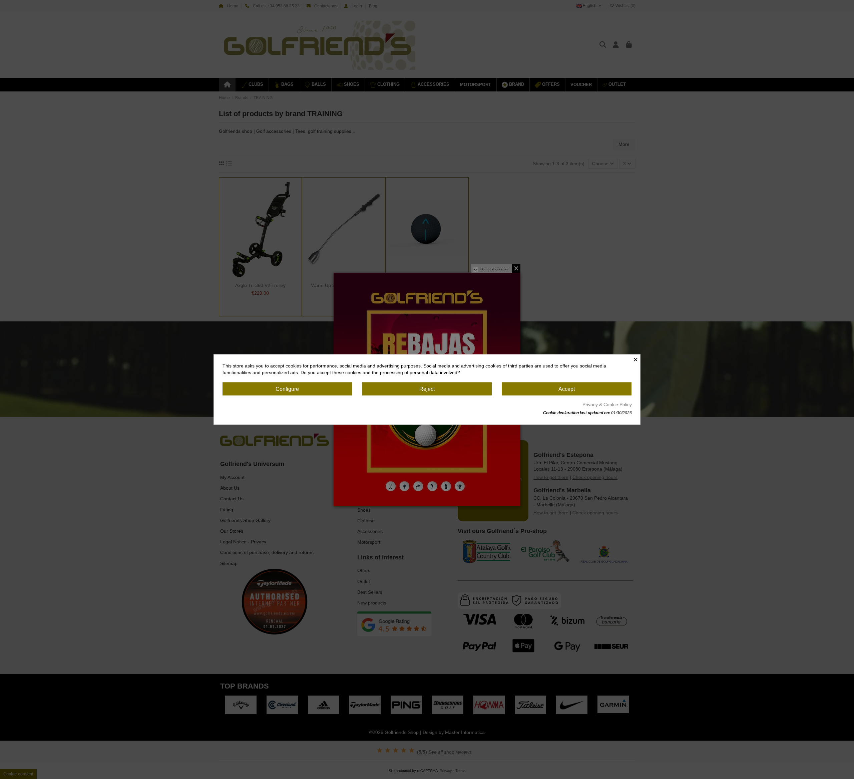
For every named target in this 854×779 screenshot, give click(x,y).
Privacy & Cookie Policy (607, 404)
